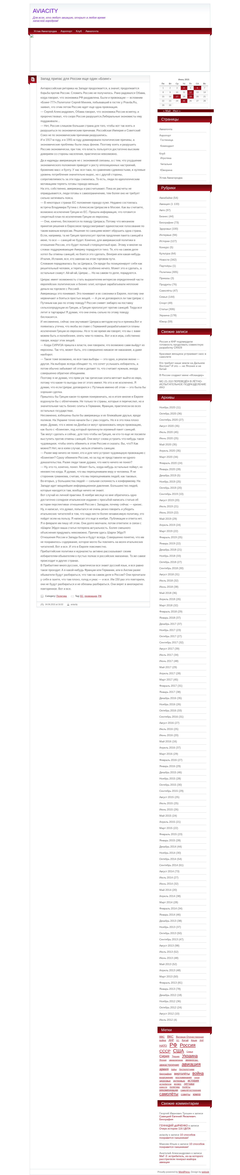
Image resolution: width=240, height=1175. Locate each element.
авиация (191, 1064)
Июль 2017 (166, 654)
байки (174, 1069)
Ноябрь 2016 (167, 704)
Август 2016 (166, 722)
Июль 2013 (166, 951)
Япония (162, 1060)
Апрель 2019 (167, 524)
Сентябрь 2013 (168, 939)
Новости (164, 259)
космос (177, 1084)
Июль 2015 (166, 803)
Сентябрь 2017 (168, 642)
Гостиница (166, 139)
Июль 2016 (166, 729)
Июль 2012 (166, 1019)
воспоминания (184, 1077)
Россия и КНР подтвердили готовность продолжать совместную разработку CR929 (181, 344)
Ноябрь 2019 (167, 481)
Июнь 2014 (166, 883)
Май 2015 (165, 815)
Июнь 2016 (166, 735)
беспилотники (186, 1069)
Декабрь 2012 (167, 995)
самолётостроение (191, 1090)
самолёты (168, 1094)
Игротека (165, 158)
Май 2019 (165, 518)
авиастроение (169, 1064)
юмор (197, 1094)
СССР (164, 1051)
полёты (186, 1087)
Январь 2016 (167, 766)
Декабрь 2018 (167, 549)
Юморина (166, 170)
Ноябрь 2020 (167, 407)
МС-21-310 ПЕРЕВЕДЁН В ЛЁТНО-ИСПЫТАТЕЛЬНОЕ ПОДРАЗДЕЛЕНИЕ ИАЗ (182, 384)
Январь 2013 (167, 988)
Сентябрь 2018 (168, 568)
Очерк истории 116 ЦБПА (174, 1128)
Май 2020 (165, 444)
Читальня (166, 164)
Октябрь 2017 (167, 636)
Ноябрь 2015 (167, 778)
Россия (188, 1045)
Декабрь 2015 (167, 772)
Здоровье (165, 228)
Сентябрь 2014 (168, 865)
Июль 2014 (166, 877)
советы (185, 1094)
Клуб (79, 31)
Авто (162, 210)
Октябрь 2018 (167, 562)
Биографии (166, 222)
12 (190, 92)
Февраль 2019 (168, 537)
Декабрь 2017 (167, 623)
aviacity (74, 604)
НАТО (163, 1045)
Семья (163, 296)
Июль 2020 (166, 432)
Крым (194, 1040)
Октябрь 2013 (167, 933)
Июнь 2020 (166, 438)
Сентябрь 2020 (168, 419)
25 (184, 101)
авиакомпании (176, 1060)
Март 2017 (165, 679)
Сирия (164, 1056)
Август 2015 (166, 797)
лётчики (189, 1083)
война (198, 1073)
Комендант (167, 145)
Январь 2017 (167, 691)
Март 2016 (165, 753)
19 (190, 96)
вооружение (166, 1077)
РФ (99, 596)
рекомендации (168, 1090)
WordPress (184, 1172)
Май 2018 (165, 592)
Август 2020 (166, 425)
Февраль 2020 (168, 463)
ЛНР (202, 1040)
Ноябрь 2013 (167, 926)
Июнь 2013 (166, 957)
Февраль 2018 (168, 611)
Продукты (165, 284)
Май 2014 (165, 889)
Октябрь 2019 (167, 487)
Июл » (177, 110)
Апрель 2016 (167, 747)
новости (163, 1087)
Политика (61, 596)
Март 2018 (165, 605)
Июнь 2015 (166, 809)
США (178, 1050)
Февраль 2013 (168, 982)
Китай (185, 1040)
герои (197, 1077)
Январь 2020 (167, 469)
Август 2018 (166, 574)
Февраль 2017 (168, 685)
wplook (205, 1172)
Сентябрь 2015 (168, 790)
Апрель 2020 (167, 450)
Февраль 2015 (168, 834)
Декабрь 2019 (167, 475)
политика (175, 1087)
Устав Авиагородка (45, 31)
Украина (164, 315)
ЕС (81, 596)
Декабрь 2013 (167, 920)
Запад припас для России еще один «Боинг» (75, 79)
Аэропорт (66, 31)
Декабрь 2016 (167, 698)
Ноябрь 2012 (167, 1001)
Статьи (163, 309)
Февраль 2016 (168, 759)
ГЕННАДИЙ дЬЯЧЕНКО (173, 1125)
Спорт (163, 302)
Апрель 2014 (167, 896)
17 (177, 96)
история (193, 1080)
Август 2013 (166, 945)
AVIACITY (45, 11)
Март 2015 (165, 828)
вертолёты (182, 1073)
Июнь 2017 (166, 660)
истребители (165, 1084)
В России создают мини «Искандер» (181, 375)
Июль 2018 (166, 580)
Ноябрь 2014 (167, 852)
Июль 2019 (166, 506)
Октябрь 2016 (167, 710)
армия (164, 1069)
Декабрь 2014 (167, 846)
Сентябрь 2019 (168, 493)
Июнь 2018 (166, 586)
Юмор (163, 321)
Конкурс (164, 247)
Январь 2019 (167, 543)
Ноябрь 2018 (167, 555)
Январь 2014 (167, 914)
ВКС (170, 1037)
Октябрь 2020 (167, 413)
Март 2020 (165, 456)
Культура (164, 253)
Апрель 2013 (167, 970)
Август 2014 (166, 871)
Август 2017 (166, 648)
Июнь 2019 (166, 512)
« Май (167, 110)
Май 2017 (165, 667)
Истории (164, 241)
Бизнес (163, 216)
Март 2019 (165, 531)
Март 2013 (165, 976)
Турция (175, 1056)
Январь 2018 (167, 617)
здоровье (165, 1080)
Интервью (165, 234)
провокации (91, 596)
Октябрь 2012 (167, 1007)
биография (165, 1073)
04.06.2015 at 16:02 (54, 604)
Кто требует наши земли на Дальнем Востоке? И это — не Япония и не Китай (182, 365)
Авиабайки (165, 197)
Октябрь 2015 (167, 784)
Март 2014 (165, 902)
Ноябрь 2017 (167, 630)
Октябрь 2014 (167, 858)
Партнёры (165, 265)
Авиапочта (92, 31)
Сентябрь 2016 (168, 716)
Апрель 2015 (167, 821)
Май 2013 (165, 964)
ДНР (171, 1040)
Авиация (164, 203)
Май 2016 (165, 741)
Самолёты (165, 290)
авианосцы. (191, 1060)
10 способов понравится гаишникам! (177, 1136)
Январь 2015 (167, 840)
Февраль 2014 (168, 908)
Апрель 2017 (167, 673)
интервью (179, 1080)
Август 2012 (166, 1013)
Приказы (164, 278)
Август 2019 (166, 500)
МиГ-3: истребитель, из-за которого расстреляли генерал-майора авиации (181, 1159)
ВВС (162, 1036)
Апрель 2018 (167, 599)
